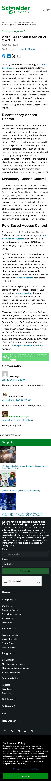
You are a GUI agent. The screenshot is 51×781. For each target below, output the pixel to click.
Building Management (25, 22)
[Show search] (42, 10)
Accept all (25, 776)
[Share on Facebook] (3, 56)
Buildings (11, 22)
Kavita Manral (28, 49)
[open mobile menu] (48, 10)
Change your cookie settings (25, 769)
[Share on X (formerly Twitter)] (14, 56)
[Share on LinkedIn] (9, 56)
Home (4, 22)
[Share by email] (19, 56)
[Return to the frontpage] (15, 9)
